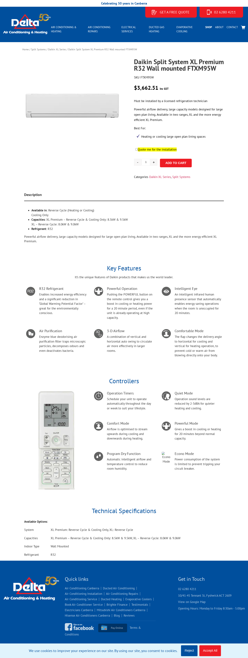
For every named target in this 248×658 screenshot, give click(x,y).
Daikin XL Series (57, 49)
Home (25, 49)
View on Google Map (192, 602)
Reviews (129, 615)
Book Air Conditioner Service (84, 605)
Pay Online (117, 627)
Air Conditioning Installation (83, 594)
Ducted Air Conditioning (119, 588)
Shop (208, 27)
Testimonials (139, 605)
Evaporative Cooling (184, 29)
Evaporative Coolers (138, 599)
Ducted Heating (111, 599)
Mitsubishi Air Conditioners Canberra (121, 610)
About (219, 27)
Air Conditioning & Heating (63, 29)
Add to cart (174, 163)
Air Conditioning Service (81, 599)
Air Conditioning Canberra (82, 588)
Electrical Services (128, 29)
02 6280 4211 (225, 12)
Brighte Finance (117, 605)
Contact (232, 27)
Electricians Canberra (79, 610)
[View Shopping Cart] (243, 27)
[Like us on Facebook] (81, 628)
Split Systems (38, 49)
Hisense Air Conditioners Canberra (87, 615)
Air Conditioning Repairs (99, 29)
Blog (117, 615)
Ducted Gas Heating (156, 29)
